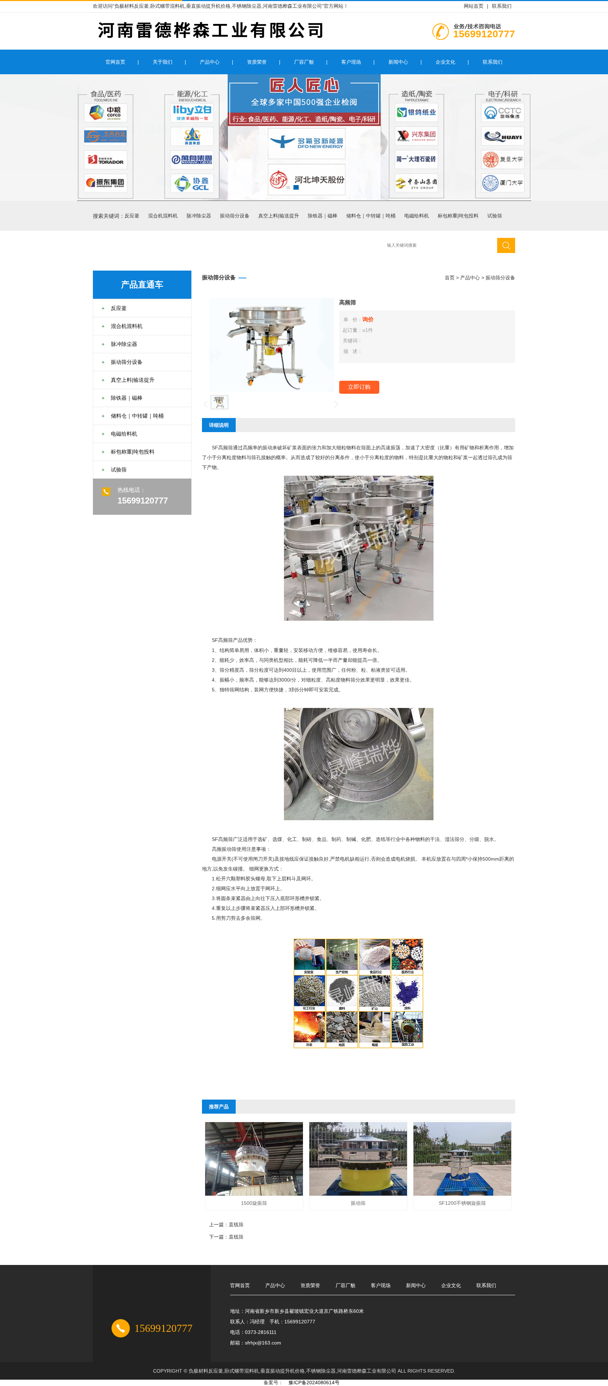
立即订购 (359, 387)
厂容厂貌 (304, 62)
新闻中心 (398, 62)
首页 (450, 277)
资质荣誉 (257, 62)
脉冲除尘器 (198, 216)
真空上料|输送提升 (278, 216)
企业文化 (445, 62)
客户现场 (351, 62)
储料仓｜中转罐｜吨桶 (370, 216)
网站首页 (473, 6)
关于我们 (162, 62)
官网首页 (115, 62)
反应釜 (132, 216)
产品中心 (210, 62)
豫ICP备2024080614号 (314, 1382)
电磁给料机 (416, 216)
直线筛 (236, 1224)
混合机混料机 (163, 216)
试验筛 (494, 216)
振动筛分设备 (234, 216)
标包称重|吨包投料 (458, 216)
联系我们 (502, 6)
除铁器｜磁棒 (322, 216)
